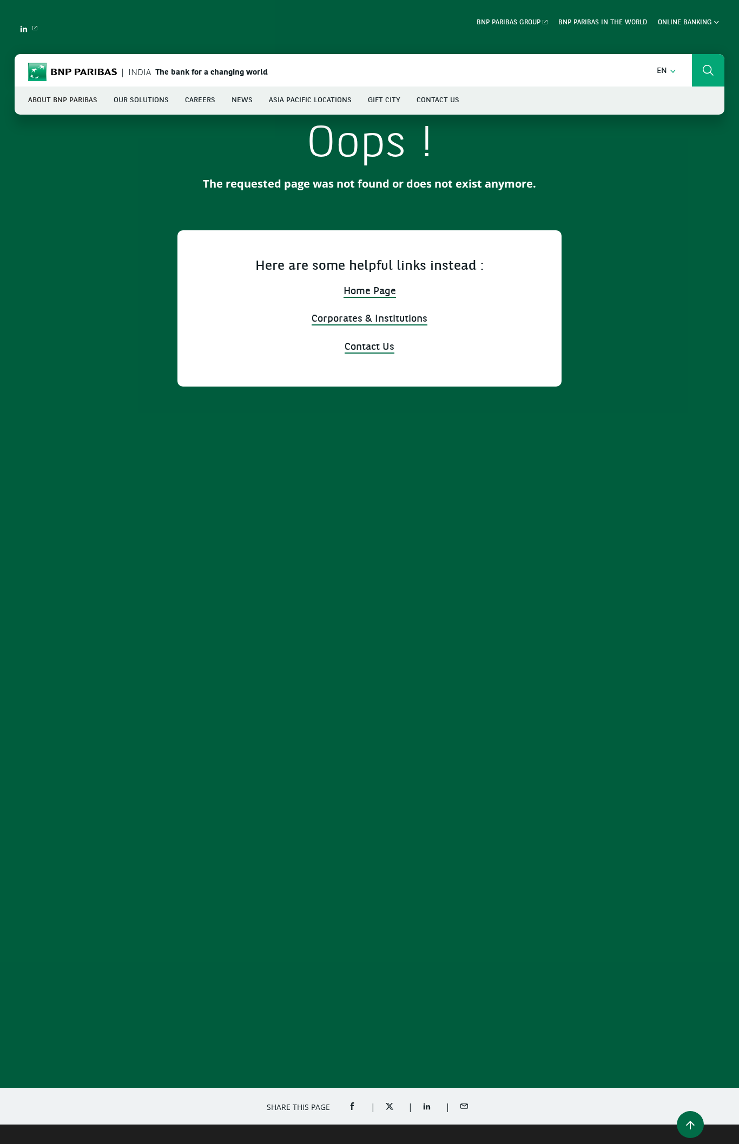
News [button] (242, 100)
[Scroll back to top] (690, 1124)
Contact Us (438, 100)
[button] (666, 71)
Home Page (370, 292)
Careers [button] (200, 100)
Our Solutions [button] (141, 100)
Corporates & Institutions (369, 319)
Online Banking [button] (686, 22)
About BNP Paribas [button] (62, 100)
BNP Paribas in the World (602, 22)
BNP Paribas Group (508, 22)
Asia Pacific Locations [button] (310, 100)
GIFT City (384, 100)
